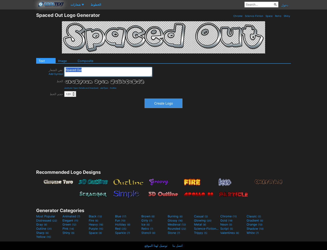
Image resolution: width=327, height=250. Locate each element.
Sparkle (122, 233)
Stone (174, 233)
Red (120, 228)
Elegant (70, 220)
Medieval (177, 224)
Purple (96, 228)
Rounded (177, 228)
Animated (71, 216)
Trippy (200, 233)
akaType (104, 88)
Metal (200, 224)
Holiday (122, 224)
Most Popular (45, 216)
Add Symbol (56, 73)
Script (226, 228)
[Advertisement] (18, 69)
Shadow (255, 228)
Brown (148, 216)
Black (95, 216)
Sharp (42, 233)
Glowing (203, 220)
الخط (60, 81)
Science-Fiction (254, 15)
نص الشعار (56, 71)
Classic (254, 216)
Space (269, 15)
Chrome (238, 15)
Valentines (229, 233)
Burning (175, 216)
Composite (85, 61)
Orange (254, 224)
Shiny (287, 15)
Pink (68, 228)
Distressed (46, 220)
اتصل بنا (177, 246)
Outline (113, 88)
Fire (93, 220)
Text (42, 61)
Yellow (43, 237)
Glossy (175, 220)
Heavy (96, 224)
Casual (201, 216)
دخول (284, 5)
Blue (120, 216)
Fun (120, 220)
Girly (146, 220)
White (253, 233)
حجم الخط (56, 94)
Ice (145, 224)
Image (62, 61)
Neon (226, 224)
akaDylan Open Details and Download (81, 88)
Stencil (148, 233)
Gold (226, 220)
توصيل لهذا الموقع (156, 246)
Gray (41, 224)
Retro (278, 15)
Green (69, 224)
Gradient (255, 220)
